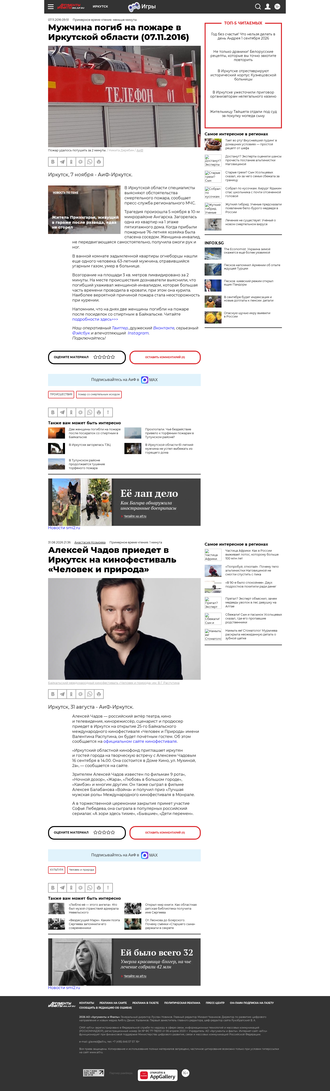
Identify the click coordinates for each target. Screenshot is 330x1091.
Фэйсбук (81, 333)
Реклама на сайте (113, 1003)
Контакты (86, 1003)
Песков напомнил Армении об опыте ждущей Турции (252, 266)
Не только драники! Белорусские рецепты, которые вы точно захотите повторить (243, 56)
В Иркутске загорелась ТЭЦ (90, 445)
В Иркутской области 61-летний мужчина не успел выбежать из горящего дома (169, 448)
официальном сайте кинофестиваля (139, 741)
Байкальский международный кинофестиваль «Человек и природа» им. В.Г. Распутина (113, 683)
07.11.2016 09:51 (58, 20)
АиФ (139, 150)
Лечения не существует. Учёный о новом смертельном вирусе (250, 222)
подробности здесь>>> (95, 319)
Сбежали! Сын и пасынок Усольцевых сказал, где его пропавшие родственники (253, 618)
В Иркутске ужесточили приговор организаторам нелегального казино (243, 94)
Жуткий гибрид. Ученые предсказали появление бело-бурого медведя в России (253, 208)
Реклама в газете (145, 1003)
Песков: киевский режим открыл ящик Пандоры (248, 282)
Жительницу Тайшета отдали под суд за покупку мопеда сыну (243, 114)
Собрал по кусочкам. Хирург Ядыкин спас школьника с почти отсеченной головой (253, 192)
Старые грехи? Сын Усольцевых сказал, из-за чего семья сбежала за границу (252, 176)
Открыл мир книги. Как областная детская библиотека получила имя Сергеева (171, 908)
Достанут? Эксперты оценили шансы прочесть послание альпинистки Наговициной (253, 160)
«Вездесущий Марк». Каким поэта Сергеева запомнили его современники (94, 924)
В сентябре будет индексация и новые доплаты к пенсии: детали (248, 298)
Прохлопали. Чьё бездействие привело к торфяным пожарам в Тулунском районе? (169, 433)
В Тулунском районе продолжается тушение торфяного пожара (87, 464)
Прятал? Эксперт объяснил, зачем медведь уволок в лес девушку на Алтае (251, 602)
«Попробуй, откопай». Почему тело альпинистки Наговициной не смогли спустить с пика (252, 570)
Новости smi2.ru (64, 528)
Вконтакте (163, 328)
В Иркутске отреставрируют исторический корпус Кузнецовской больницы (243, 75)
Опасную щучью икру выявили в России (247, 314)
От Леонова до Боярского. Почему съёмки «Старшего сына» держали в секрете (170, 924)
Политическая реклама (182, 1003)
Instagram (138, 333)
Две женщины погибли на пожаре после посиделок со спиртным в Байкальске (95, 433)
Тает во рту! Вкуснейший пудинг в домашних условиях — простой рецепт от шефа (251, 144)
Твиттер (120, 328)
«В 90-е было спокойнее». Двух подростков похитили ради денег (250, 584)
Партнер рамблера (120, 1073)
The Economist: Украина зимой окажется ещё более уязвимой (247, 251)
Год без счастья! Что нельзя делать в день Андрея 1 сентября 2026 (243, 36)
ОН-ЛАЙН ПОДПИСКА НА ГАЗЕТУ (252, 1003)
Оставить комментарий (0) (165, 357)
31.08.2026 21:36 (59, 542)
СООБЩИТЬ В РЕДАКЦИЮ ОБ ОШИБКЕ (105, 1007)
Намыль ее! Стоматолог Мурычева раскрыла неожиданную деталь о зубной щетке (251, 634)
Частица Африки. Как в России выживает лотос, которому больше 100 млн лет (252, 554)
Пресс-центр (215, 1003)
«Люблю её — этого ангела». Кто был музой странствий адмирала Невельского (94, 908)
